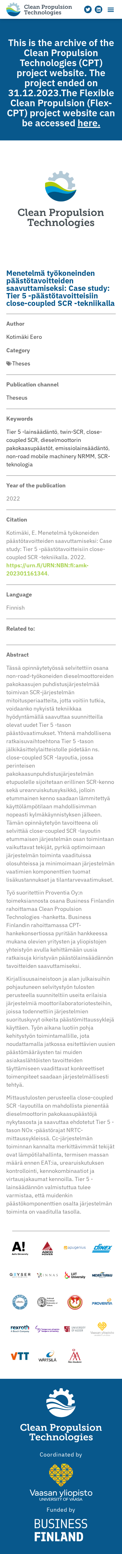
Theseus (17, 397)
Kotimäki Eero (24, 336)
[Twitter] (88, 9)
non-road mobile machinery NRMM (50, 456)
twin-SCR (72, 431)
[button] (110, 9)
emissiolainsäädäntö (81, 448)
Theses (21, 363)
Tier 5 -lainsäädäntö (31, 431)
